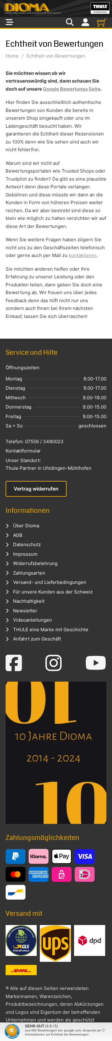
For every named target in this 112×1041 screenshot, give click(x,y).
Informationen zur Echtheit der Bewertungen (57, 1034)
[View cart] (101, 22)
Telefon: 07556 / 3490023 (34, 441)
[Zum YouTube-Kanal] (95, 663)
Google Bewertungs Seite (71, 89)
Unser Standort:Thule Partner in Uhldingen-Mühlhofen (48, 464)
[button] (11, 1030)
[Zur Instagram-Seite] (53, 663)
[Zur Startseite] (56, 8)
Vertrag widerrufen (36, 489)
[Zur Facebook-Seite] (14, 663)
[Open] (9, 22)
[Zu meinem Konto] (85, 22)
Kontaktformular (23, 451)
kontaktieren (82, 255)
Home (12, 56)
